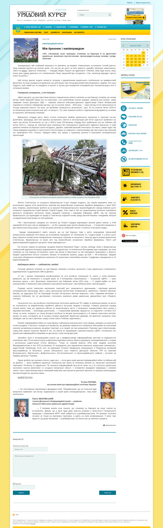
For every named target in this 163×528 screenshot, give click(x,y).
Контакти (50, 20)
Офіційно (48, 27)
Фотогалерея (79, 32)
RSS (17, 514)
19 (131, 62)
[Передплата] (135, 99)
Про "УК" (19, 20)
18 (128, 62)
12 (131, 59)
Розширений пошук (83, 10)
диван (24, 71)
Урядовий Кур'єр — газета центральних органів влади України (41, 12)
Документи (55, 32)
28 (139, 65)
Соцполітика (61, 27)
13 (135, 59)
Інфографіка (67, 32)
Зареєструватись (143, 3)
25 (128, 65)
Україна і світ (87, 27)
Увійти (129, 3)
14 (139, 59)
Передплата (41, 20)
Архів (35, 20)
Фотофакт (58, 20)
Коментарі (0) (18, 439)
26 (131, 65)
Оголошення (28, 20)
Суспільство (101, 27)
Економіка (74, 27)
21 (139, 62)
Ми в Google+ (131, 235)
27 (135, 65)
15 (143, 59)
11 (127, 59)
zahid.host (32, 523)
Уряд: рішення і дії (33, 27)
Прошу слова (67, 20)
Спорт (46, 32)
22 (143, 62)
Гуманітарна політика (32, 32)
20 (135, 62)
